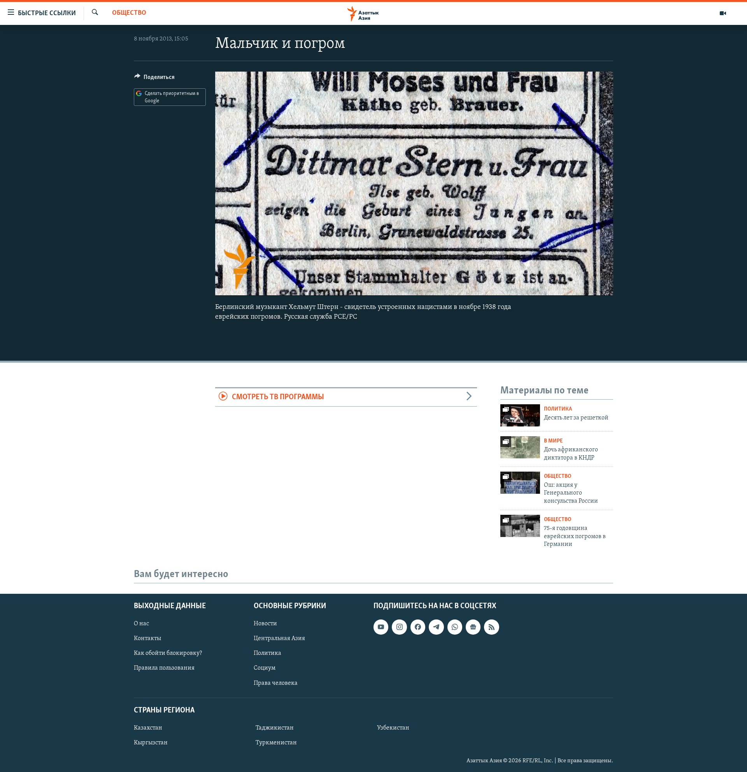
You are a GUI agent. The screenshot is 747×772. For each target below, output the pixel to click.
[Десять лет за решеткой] (520, 415)
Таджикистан (275, 728)
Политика (558, 409)
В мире (553, 441)
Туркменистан (276, 742)
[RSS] (491, 626)
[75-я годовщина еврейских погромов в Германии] (520, 526)
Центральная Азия (279, 638)
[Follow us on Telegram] (436, 626)
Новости (265, 624)
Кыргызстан (151, 742)
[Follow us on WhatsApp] (454, 626)
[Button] (154, 79)
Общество (129, 13)
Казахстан (148, 728)
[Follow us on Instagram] (399, 626)
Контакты (147, 638)
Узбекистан (393, 728)
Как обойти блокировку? (168, 653)
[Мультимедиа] (723, 13)
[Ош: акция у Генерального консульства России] (520, 483)
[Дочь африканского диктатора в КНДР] (520, 447)
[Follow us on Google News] (473, 626)
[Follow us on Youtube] (381, 626)
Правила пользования (164, 668)
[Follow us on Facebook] (417, 626)
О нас (141, 624)
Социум (264, 668)
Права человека (276, 683)
